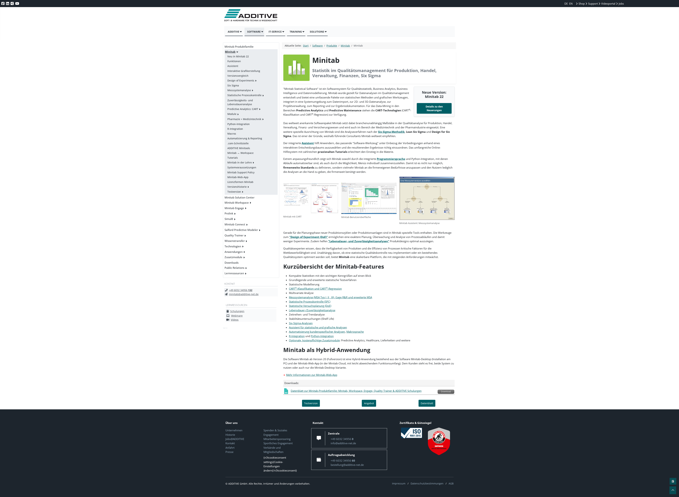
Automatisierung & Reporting (244, 138)
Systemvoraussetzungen (241, 167)
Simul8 (229, 219)
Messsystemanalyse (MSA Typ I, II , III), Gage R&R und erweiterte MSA (330, 297)
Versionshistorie (237, 186)
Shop (581, 3)
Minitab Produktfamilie (239, 46)
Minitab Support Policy (240, 172)
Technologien (233, 246)
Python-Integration (238, 124)
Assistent (232, 66)
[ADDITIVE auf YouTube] (17, 3)
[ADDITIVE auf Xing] (12, 3)
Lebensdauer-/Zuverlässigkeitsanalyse (312, 310)
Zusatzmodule (233, 257)
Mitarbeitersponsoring (277, 439)
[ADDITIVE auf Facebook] (3, 3)
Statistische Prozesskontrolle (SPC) (309, 301)
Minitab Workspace (237, 202)
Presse (229, 452)
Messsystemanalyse (239, 90)
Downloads (232, 262)
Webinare (237, 315)
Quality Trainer (234, 235)
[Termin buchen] (673, 481)
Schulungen (237, 311)
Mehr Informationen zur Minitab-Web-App (311, 375)
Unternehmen (233, 430)
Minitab (230, 51)
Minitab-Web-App (237, 177)
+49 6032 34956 (240, 290)
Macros (231, 133)
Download (446, 391)
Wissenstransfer (235, 241)
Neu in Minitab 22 (238, 56)
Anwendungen (234, 252)
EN (571, 3)
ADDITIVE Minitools (238, 148)
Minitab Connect (235, 224)
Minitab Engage (234, 208)
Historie (230, 434)
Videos (235, 319)
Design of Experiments (240, 80)
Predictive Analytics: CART (242, 109)
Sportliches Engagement (278, 443)
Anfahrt (229, 447)
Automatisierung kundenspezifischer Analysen (317, 331)
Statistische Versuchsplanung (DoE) (310, 306)
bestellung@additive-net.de (347, 465)
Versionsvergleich (237, 75)
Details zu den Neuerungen (434, 108)
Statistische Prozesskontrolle (244, 95)
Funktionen (234, 61)
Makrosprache (355, 331)
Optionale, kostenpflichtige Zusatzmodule (314, 340)
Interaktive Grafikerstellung (243, 71)
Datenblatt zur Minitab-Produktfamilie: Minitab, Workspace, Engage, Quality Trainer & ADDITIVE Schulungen (356, 391)
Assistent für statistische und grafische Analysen (318, 327)
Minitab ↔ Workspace (240, 153)
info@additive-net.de (343, 443)
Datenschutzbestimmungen (427, 483)
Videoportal (607, 3)
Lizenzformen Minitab (240, 182)
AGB (451, 483)
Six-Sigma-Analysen (301, 323)
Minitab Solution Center (239, 197)
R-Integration (235, 128)
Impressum (398, 483)
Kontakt (230, 443)
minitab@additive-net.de (244, 294)
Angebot (369, 403)
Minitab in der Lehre (239, 162)
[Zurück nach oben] (672, 490)
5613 (225, 328)
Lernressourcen (234, 273)
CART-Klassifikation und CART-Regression (315, 288)
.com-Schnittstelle (238, 143)
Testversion (234, 191)
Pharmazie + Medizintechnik (244, 119)
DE (566, 3)
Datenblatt (427, 403)
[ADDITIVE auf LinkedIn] (8, 3)
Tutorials (232, 157)
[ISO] (411, 432)
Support (592, 3)
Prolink (229, 213)
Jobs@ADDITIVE (234, 439)
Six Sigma (233, 85)
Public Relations (234, 267)
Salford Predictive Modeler (241, 230)
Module (231, 114)
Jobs (621, 3)
